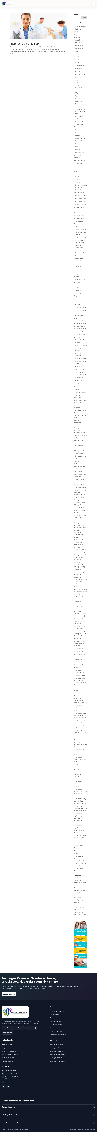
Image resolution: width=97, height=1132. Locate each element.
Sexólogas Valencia (80, 207)
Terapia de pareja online (9, 1051)
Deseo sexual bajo (56, 1024)
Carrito (76, 299)
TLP (76, 268)
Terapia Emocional (80, 229)
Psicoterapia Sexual (80, 201)
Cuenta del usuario (80, 358)
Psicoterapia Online (80, 198)
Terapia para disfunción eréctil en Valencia (80, 759)
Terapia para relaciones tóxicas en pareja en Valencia (80, 808)
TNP (76, 271)
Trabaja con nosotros (80, 871)
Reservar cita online (8, 1061)
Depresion (77, 71)
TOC (75, 256)
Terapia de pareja (79, 221)
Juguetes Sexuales (79, 161)
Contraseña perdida (80, 345)
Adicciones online (79, 32)
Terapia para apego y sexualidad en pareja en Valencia (80, 715)
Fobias (76, 147)
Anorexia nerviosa (79, 35)
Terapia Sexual (78, 843)
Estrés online (78, 133)
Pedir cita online (9, 994)
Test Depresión (80, 242)
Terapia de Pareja (79, 675)
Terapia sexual (54, 1015)
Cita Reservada (78, 331)
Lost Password (78, 380)
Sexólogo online (79, 651)
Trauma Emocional (80, 279)
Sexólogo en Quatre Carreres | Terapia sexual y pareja (80, 636)
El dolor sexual (78, 127)
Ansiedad (77, 38)
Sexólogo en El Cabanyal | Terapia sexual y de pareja (80, 564)
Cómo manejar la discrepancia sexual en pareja (80, 890)
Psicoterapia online (8, 1058)
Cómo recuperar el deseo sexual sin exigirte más (80, 907)
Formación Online (79, 153)
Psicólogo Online (79, 192)
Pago (75, 386)
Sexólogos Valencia (80, 218)
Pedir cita (77, 389)
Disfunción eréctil (55, 1028)
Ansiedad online (79, 48)
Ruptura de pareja (80, 204)
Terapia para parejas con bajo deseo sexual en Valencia (80, 801)
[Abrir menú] (93, 4)
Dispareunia (79, 93)
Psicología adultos (56, 1021)
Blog (75, 296)
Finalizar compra (79, 369)
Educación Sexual (79, 109)
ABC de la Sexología (80, 26)
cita (75, 302)
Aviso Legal (77, 293)
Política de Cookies (80, 392)
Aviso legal (73, 1129)
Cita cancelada (78, 305)
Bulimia (76, 63)
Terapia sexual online (8, 1048)
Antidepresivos (80, 138)
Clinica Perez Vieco (80, 334)
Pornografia (77, 182)
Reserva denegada (80, 487)
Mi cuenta (77, 383)
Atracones (77, 54)
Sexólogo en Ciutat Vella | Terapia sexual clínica (80, 557)
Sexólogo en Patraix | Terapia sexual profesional (80, 621)
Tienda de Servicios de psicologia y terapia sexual (80, 866)
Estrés (76, 130)
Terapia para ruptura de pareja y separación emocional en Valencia (80, 818)
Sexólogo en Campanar (57, 1061)
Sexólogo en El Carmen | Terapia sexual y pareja (79, 572)
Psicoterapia (78, 471)
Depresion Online (79, 74)
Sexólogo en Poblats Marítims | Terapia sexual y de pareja (80, 628)
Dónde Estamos (79, 366)
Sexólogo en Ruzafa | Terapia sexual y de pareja (80, 643)
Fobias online (78, 150)
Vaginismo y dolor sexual (58, 1034)
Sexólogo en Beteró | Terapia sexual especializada (80, 542)
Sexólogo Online (79, 215)
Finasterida (79, 141)
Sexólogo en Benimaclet (58, 1054)
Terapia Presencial (80, 237)
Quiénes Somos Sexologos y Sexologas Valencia (80, 482)
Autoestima (77, 57)
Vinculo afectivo (79, 282)
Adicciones (77, 29)
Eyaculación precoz (56, 1031)
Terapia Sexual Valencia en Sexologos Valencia (80, 858)
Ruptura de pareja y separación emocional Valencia (80, 492)
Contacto (77, 342)
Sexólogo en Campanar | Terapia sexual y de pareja (80, 549)
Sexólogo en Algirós (56, 1044)
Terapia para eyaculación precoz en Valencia (80, 767)
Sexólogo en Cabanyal (57, 1048)
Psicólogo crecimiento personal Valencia (79, 423)
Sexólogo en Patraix (56, 1058)
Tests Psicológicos (79, 240)
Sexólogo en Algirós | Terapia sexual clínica (80, 517)
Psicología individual (9, 1115)
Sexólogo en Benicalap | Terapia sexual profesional (80, 525)
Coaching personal (80, 66)
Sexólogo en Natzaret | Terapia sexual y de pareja (80, 614)
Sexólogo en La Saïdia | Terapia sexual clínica (79, 596)
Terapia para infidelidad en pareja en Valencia (80, 784)
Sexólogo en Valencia (57, 1011)
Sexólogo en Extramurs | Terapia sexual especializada (80, 589)
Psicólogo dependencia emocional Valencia (80, 430)
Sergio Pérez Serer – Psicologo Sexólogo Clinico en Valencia (80, 505)
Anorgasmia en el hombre (25, 43)
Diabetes (77, 77)
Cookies (86, 1129)
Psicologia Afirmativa (80, 185)
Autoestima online (80, 60)
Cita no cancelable (80, 307)
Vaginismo (78, 106)
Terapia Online (78, 693)
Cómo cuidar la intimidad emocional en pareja (80, 882)
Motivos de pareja (8, 1107)
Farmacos (77, 136)
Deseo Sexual (79, 90)
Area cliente (78, 290)
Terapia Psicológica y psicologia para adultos (80, 837)
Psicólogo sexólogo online (10, 1054)
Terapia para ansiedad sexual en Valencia (80, 708)
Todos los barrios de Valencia (12, 1123)
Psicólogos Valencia (80, 195)
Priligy (77, 144)
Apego (76, 51)
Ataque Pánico (79, 45)
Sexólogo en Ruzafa (56, 1051)
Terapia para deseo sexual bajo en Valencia (80, 752)
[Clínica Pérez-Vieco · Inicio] (7, 3)
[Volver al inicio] (24, 1012)
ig (8, 1086)
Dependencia (78, 68)
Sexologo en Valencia (80, 648)
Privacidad (80, 1129)
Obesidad (77, 179)
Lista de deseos (79, 378)
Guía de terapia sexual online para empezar (80, 915)
